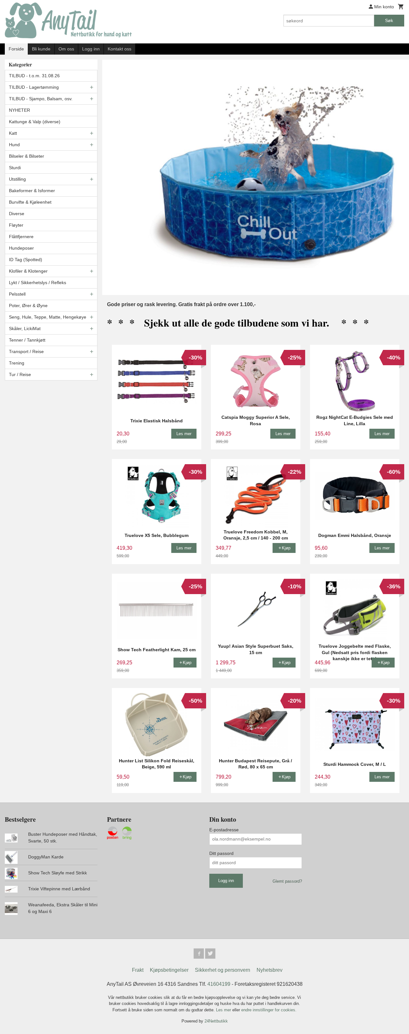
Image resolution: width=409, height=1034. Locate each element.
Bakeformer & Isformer (32, 190)
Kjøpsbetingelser (169, 970)
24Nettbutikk (216, 1021)
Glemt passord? (287, 881)
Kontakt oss (119, 48)
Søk (389, 20)
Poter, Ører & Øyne (28, 305)
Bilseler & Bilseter (26, 156)
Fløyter (16, 225)
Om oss (66, 48)
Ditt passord (221, 853)
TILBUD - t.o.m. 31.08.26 (34, 75)
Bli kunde (41, 48)
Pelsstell (17, 294)
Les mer (224, 1010)
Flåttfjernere (21, 236)
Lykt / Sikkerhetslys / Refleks (37, 282)
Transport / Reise (26, 351)
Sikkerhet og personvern (222, 970)
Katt (13, 133)
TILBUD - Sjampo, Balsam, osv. (41, 98)
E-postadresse (224, 829)
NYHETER (19, 110)
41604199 (218, 984)
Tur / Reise (20, 374)
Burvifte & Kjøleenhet (30, 202)
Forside (16, 48)
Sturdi (15, 167)
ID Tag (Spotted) (25, 259)
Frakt (137, 970)
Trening (16, 363)
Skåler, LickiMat (25, 328)
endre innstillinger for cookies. (269, 1010)
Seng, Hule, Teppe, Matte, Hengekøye (47, 317)
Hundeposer (21, 248)
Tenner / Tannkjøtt (27, 340)
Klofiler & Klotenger (28, 271)
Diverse (16, 213)
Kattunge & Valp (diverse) (34, 121)
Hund (14, 144)
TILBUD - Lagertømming (34, 87)
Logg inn (91, 48)
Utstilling (17, 179)
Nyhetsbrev (269, 970)
